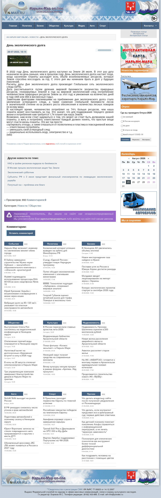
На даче (126, 126)
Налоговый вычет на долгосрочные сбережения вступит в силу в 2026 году (18, 353)
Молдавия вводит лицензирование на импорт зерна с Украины (96, 278)
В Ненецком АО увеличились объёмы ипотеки (97, 249)
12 (133, 173)
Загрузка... (127, 76)
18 (128, 177)
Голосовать (125, 140)
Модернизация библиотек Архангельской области (56, 337)
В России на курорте (131, 121)
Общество (54, 25)
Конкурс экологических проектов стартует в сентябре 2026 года (98, 289)
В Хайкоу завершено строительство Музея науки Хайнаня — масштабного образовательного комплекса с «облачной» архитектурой (20, 264)
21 (143, 177)
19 (133, 177)
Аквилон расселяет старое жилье (95, 351)
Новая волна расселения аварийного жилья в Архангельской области (95, 341)
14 (143, 173)
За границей (128, 117)
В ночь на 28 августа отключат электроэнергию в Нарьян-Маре (20, 363)
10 (123, 173)
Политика (27, 25)
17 (123, 177)
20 (138, 177)
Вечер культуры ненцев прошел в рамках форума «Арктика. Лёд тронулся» (59, 369)
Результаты (135, 140)
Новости (22, 205)
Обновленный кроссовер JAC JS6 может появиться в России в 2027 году (21, 445)
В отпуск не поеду (130, 130)
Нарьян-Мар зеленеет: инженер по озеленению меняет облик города (20, 250)
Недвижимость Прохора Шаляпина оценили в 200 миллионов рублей (95, 329)
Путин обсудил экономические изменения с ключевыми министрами (59, 274)
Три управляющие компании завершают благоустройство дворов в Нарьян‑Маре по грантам (19, 375)
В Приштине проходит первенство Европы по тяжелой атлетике (59, 400)
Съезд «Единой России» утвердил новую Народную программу (57, 262)
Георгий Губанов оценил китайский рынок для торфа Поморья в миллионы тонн (57, 298)
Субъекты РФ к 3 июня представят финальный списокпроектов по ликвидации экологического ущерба (60, 178)
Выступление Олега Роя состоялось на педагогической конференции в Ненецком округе (20, 330)
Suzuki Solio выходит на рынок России (20, 399)
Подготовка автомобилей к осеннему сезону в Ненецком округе (19, 419)
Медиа (81, 25)
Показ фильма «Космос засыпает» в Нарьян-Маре (56, 346)
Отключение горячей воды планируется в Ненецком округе (20, 342)
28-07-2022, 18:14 (17, 51)
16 (154, 173)
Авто (92, 25)
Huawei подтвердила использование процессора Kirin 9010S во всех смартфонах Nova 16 (21, 280)
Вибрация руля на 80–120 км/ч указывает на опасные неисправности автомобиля (20, 305)
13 (138, 173)
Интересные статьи (139, 35)
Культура (68, 25)
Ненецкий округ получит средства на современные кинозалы (56, 357)
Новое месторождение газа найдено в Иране (96, 258)
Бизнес (40, 25)
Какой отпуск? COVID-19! (133, 134)
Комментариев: (36, 200)
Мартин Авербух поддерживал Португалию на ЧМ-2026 (59, 439)
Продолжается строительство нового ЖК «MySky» (97, 375)
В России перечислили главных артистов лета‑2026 (59, 328)
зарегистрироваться (53, 219)
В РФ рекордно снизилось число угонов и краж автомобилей (21, 408)
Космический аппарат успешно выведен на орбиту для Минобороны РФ (59, 250)
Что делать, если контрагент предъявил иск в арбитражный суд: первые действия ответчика (98, 412)
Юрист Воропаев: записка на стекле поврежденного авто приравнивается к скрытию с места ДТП (19, 432)
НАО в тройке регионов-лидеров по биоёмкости (32, 163)
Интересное (138, 33)
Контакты (149, 25)
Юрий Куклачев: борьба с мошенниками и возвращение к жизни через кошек (20, 293)
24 (123, 182)
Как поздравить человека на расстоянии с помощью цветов (98, 456)
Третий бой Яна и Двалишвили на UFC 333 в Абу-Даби (59, 430)
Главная (13, 25)
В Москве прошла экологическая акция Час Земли (33, 167)
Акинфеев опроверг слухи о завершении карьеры (57, 420)
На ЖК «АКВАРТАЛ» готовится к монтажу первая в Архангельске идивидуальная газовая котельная (98, 363)
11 (128, 173)
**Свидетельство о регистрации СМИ (64, 489)
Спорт (103, 25)
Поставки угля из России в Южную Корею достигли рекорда (99, 268)
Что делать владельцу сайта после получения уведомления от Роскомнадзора (98, 400)
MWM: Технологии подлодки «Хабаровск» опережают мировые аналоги (57, 286)
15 (148, 173)
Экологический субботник (21, 172)
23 (154, 177)
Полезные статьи (139, 31)
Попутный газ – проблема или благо (26, 184)
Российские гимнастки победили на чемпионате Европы (60, 411)
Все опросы (146, 140)
